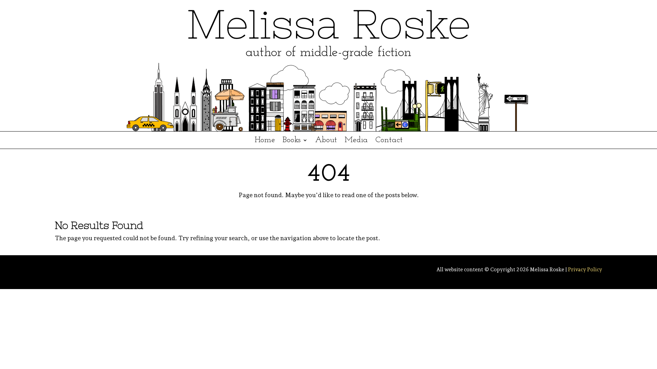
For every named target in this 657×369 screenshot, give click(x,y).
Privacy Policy (585, 269)
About (326, 141)
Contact (389, 141)
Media (356, 141)
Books (292, 141)
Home (265, 141)
